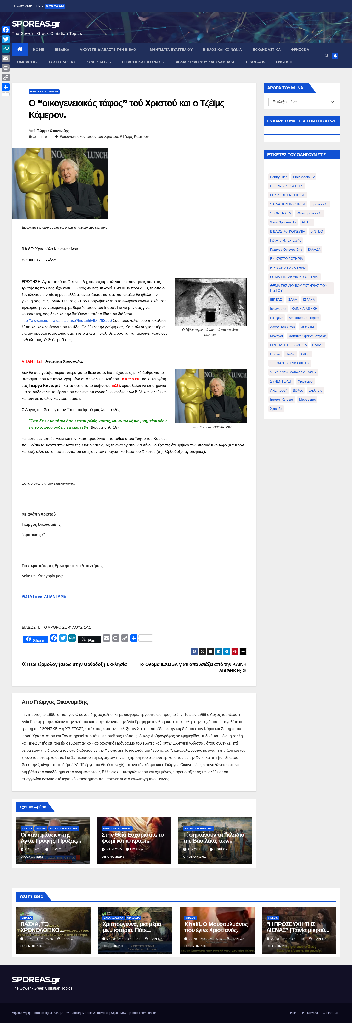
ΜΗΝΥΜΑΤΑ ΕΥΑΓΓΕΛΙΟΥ (171, 49)
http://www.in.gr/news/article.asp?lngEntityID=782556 (67, 320)
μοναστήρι (307, 399)
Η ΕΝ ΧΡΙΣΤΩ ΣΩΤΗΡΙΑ (288, 268)
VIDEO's (27, 828)
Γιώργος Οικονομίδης (53, 130)
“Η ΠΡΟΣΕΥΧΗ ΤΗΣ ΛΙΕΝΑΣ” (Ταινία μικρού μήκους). (296, 930)
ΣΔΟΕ (305, 354)
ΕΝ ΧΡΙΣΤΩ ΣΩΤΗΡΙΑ (286, 259)
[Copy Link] (6, 77)
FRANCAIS (256, 62)
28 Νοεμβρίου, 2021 (124, 938)
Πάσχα (275, 354)
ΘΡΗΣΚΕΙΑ (300, 49)
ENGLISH (284, 62)
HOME (38, 49)
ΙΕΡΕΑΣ (276, 299)
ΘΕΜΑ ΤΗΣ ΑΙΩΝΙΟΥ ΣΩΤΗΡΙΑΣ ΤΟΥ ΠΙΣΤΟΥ (298, 288)
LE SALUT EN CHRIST (287, 195)
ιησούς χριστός (282, 399)
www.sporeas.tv (283, 222)
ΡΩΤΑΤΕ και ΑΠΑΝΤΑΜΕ (44, 91)
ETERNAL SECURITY (286, 186)
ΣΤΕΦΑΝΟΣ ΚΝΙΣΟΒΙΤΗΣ (290, 363)
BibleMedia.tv (304, 177)
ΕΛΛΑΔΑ (313, 249)
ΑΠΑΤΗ (307, 222)
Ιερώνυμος (278, 309)
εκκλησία (315, 390)
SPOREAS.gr (36, 24)
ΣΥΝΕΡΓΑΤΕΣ (97, 62)
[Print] (6, 68)
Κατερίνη (276, 318)
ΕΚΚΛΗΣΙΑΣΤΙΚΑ (267, 49)
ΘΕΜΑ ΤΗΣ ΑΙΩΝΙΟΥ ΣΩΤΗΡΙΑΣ (294, 277)
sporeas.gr (320, 204)
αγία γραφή (278, 390)
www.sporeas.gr (310, 213)
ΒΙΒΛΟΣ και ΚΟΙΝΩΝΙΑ (222, 49)
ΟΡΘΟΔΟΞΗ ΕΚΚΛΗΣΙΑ (288, 345)
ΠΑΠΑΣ (318, 345)
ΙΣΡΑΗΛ (309, 299)
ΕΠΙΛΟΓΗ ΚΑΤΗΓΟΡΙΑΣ (142, 62)
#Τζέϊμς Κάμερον (134, 136)
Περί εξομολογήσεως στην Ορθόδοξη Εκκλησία (76, 664)
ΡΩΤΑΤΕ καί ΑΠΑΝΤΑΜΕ (44, 597)
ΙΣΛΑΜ (292, 299)
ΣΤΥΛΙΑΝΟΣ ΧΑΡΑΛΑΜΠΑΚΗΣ (293, 372)
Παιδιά (290, 354)
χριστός (276, 409)
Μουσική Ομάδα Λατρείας (307, 336)
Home (294, 1013)
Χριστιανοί (305, 381)
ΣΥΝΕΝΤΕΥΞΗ (281, 381)
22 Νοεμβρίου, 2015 (206, 938)
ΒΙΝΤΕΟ (317, 231)
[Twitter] (6, 39)
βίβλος (298, 390)
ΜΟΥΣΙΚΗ (308, 327)
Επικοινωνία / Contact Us (320, 1013)
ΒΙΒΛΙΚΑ (62, 49)
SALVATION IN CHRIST (288, 204)
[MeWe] (6, 49)
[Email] (6, 58)
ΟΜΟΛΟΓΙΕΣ (27, 62)
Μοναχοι (276, 336)
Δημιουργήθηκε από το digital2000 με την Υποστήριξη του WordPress (60, 1013)
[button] (327, 56)
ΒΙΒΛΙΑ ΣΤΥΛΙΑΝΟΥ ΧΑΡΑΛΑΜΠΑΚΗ (205, 62)
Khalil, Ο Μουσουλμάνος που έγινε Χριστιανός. (216, 927)
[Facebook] (6, 29)
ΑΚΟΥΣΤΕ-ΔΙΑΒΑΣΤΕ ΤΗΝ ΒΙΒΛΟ (108, 49)
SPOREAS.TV (280, 213)
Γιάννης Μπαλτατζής (285, 240)
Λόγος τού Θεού (282, 327)
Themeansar (147, 1013)
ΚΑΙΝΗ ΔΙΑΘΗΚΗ (304, 309)
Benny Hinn (279, 177)
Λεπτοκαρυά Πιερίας (304, 318)
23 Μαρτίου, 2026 (39, 938)
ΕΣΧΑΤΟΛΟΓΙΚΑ (62, 62)
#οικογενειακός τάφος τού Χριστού (89, 136)
